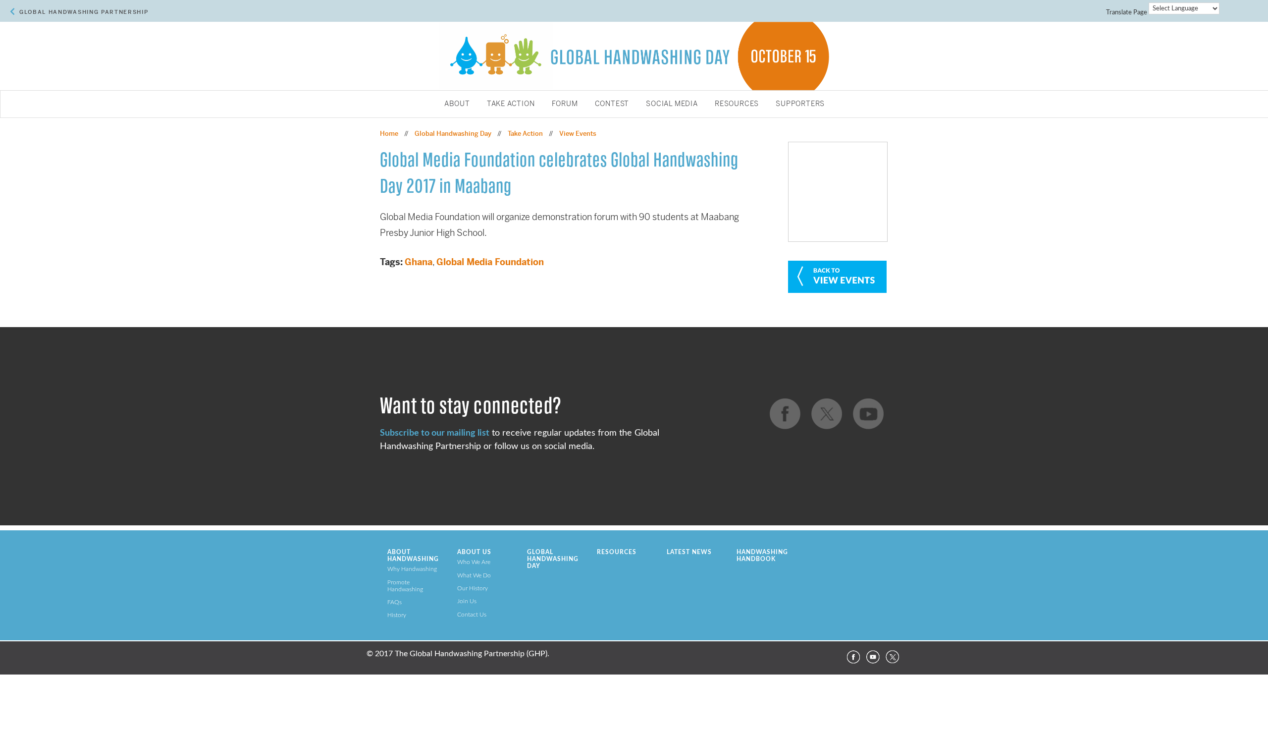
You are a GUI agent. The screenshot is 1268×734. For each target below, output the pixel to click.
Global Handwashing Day (453, 133)
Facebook (853, 657)
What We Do (474, 575)
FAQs (394, 602)
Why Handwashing (412, 569)
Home (389, 133)
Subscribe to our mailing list (434, 433)
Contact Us (471, 615)
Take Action (511, 104)
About (457, 104)
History (396, 615)
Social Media (672, 104)
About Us (474, 552)
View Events (577, 133)
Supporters (800, 104)
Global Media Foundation (490, 262)
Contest (612, 104)
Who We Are (473, 562)
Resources (737, 104)
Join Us (466, 601)
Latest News (689, 552)
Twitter (892, 657)
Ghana (418, 262)
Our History (472, 588)
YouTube (873, 657)
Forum (565, 104)
